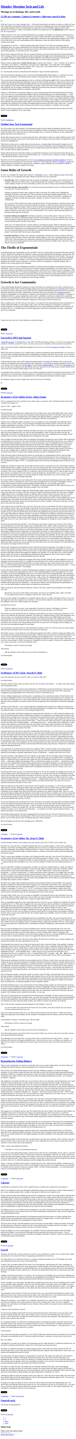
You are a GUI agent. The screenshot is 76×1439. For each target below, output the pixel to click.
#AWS (63, 347)
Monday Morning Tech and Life (22, 6)
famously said (62, 292)
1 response (4, 834)
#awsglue (28, 365)
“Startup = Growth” (65, 161)
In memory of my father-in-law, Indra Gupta (23, 397)
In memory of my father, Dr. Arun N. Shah (22, 838)
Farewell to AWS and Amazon (16, 337)
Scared (4, 1249)
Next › (7, 1421)
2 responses (4, 1396)
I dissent (5, 1182)
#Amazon (55, 347)
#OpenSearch (67, 365)
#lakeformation (48, 365)
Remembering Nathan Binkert (16, 1061)
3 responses (4, 1178)
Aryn (23, 308)
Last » (7, 1423)
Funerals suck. (8, 1400)
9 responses (4, 1057)
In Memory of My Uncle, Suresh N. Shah (21, 673)
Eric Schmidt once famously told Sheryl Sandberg (50, 160)
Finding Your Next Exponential (16, 124)
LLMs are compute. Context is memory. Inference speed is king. (33, 16)
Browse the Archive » (7, 1435)
